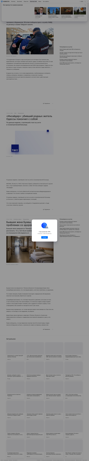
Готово (44, 237)
